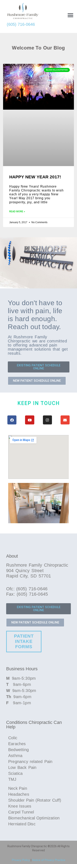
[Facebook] (11, 419)
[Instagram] (47, 419)
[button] (70, 15)
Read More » (17, 211)
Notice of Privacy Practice (48, 860)
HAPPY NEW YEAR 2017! (35, 176)
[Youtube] (29, 419)
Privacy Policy (21, 860)
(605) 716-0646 (21, 24)
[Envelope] (65, 419)
